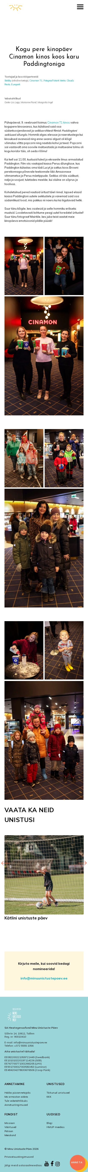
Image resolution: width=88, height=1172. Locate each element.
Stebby (7, 80)
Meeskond (10, 1135)
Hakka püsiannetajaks (17, 1092)
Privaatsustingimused (19, 1156)
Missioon (9, 1123)
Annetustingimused (16, 1104)
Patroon (8, 1131)
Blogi (49, 1123)
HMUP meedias (56, 1127)
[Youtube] (46, 1164)
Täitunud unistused (58, 1092)
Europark (15, 84)
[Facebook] (52, 1164)
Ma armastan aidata (16, 1096)
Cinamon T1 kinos (58, 122)
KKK (49, 1096)
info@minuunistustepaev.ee (44, 978)
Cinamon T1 (36, 80)
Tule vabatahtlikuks (16, 1100)
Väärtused (10, 1127)
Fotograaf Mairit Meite (54, 80)
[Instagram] (57, 1164)
